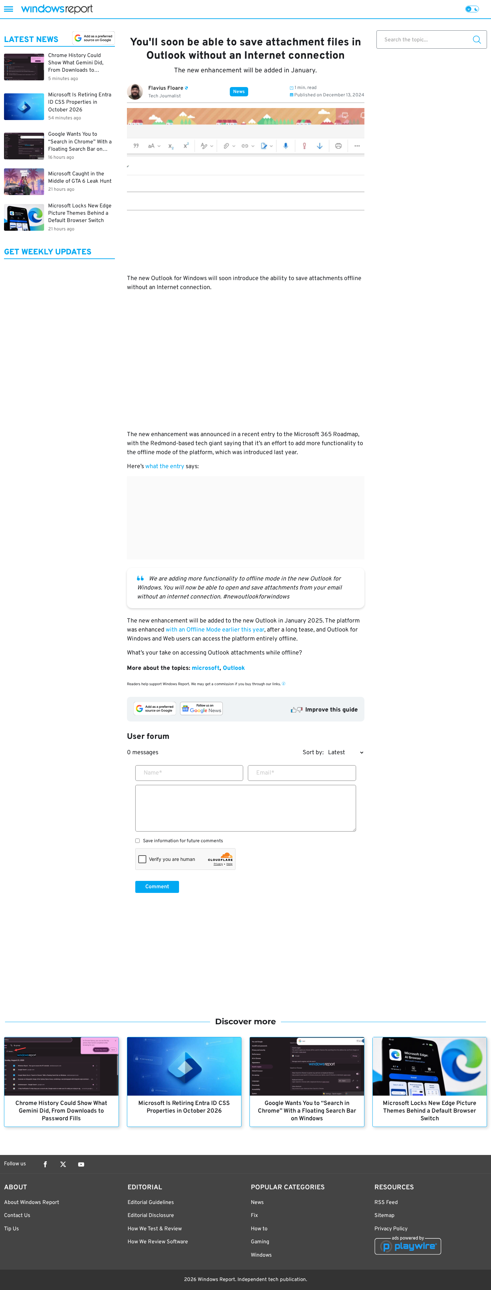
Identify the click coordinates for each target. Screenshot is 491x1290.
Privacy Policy (390, 1229)
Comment (157, 887)
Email (265, 773)
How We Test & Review (155, 1229)
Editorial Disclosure (151, 1215)
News (239, 92)
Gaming (260, 1242)
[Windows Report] (57, 9)
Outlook (234, 668)
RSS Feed (386, 1202)
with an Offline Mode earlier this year (215, 630)
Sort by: (313, 753)
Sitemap (384, 1215)
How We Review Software (158, 1242)
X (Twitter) (63, 1164)
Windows (261, 1255)
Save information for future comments (183, 841)
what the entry (164, 466)
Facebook (45, 1164)
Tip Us (11, 1229)
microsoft (205, 668)
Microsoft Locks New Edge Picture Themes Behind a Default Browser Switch (429, 1111)
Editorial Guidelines (151, 1202)
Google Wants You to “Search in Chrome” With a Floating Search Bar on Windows (307, 1111)
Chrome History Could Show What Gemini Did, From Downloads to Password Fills (61, 1111)
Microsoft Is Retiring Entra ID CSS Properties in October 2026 (184, 1107)
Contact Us (17, 1215)
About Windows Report (31, 1202)
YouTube (81, 1164)
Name (153, 773)
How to (259, 1229)
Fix (254, 1215)
